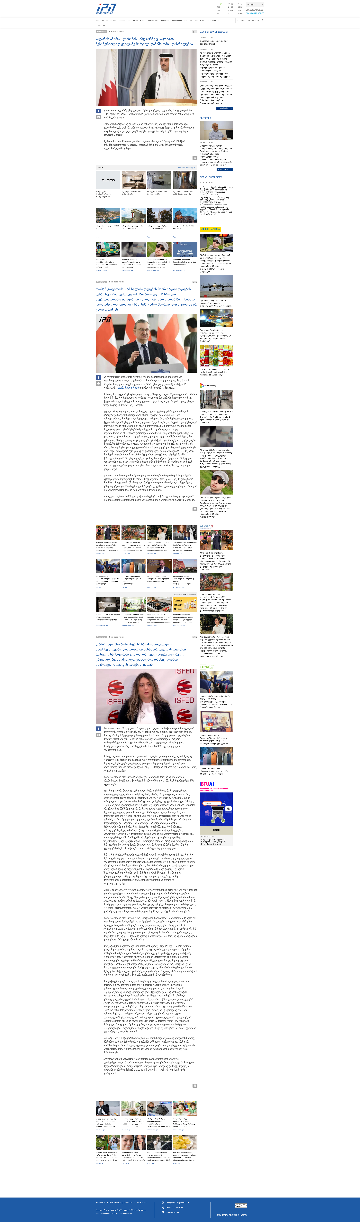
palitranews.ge (152, 587)
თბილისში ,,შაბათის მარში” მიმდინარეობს (214, 42)
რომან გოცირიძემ (129, 387)
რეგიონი (165, 20)
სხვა (99, 25)
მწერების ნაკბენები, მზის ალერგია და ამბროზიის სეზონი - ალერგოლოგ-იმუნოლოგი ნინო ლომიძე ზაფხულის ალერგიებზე (133, 620)
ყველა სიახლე (223, 108)
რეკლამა (142, 1203)
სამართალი (124, 20)
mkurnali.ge (100, 1130)
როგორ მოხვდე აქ (186, 168)
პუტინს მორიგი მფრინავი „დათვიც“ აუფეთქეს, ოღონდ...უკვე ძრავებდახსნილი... (216, 303)
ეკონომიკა (177, 20)
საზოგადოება (139, 20)
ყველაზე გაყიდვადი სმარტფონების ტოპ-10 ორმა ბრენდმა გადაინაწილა (132, 580)
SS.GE (100, 168)
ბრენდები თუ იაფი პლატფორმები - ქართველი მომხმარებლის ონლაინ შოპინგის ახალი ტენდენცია (214, 739)
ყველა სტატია (224, 169)
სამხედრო (199, 20)
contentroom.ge (102, 626)
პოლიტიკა (111, 20)
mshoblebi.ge (152, 1130)
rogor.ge (150, 1163)
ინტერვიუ (205, 118)
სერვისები (129, 1203)
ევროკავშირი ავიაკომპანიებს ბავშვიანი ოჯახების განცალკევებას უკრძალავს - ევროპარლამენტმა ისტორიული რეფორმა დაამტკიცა (107, 583)
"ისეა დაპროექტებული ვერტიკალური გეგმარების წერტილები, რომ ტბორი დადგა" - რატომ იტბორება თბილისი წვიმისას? (216, 335)
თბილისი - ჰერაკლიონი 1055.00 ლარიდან (132, 227)
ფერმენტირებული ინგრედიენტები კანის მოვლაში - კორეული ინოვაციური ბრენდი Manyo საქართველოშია (183, 620)
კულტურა (211, 20)
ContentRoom (190, 595)
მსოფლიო (153, 20)
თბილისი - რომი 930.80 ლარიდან (183, 227)
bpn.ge (219, 4)
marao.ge (99, 1163)
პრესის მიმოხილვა (211, 177)
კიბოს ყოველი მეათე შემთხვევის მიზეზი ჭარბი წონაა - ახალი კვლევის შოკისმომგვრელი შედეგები (133, 1124)
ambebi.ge (100, 553)
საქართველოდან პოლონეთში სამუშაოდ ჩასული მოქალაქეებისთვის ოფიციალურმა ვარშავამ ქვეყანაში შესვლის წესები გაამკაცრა (185, 583)
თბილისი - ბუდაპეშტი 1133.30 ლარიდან (157, 227)
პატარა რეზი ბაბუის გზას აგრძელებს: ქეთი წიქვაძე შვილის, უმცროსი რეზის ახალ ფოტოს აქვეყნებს (107, 1156)
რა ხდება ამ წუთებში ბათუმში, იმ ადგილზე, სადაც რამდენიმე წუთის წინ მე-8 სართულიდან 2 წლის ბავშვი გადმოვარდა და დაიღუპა (216, 416)
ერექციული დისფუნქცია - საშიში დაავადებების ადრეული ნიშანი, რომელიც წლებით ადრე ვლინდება (107, 1124)
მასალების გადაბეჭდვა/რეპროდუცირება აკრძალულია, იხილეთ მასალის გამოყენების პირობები (121, 1211)
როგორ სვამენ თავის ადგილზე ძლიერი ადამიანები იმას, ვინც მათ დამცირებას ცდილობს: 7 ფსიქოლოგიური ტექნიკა (159, 1157)
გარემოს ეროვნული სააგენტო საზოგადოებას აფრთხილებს (184, 262)
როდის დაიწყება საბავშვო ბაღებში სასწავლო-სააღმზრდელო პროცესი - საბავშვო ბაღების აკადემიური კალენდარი (185, 1125)
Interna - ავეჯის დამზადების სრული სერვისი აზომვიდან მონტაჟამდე (108, 617)
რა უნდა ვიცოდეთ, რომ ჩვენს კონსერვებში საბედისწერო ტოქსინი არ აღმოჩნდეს (214, 372)
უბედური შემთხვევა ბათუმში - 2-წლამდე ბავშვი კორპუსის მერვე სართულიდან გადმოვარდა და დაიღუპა (107, 265)
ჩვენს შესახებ (114, 1203)
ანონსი (222, 20)
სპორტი (188, 20)
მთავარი (100, 20)
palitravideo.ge (101, 270)
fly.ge (98, 237)
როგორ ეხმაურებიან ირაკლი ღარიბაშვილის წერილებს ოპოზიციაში (158, 578)
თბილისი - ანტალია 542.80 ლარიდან (107, 227)
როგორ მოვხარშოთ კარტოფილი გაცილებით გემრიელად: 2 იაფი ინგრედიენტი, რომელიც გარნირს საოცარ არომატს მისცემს (184, 1158)
